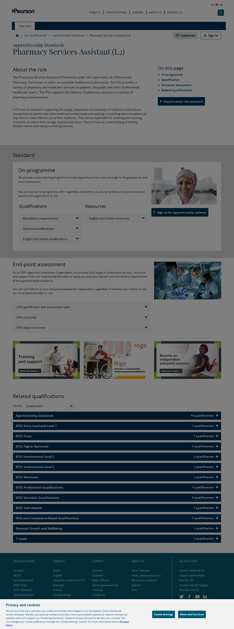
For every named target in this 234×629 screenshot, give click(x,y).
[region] (117, 614)
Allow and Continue (192, 614)
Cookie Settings (163, 614)
